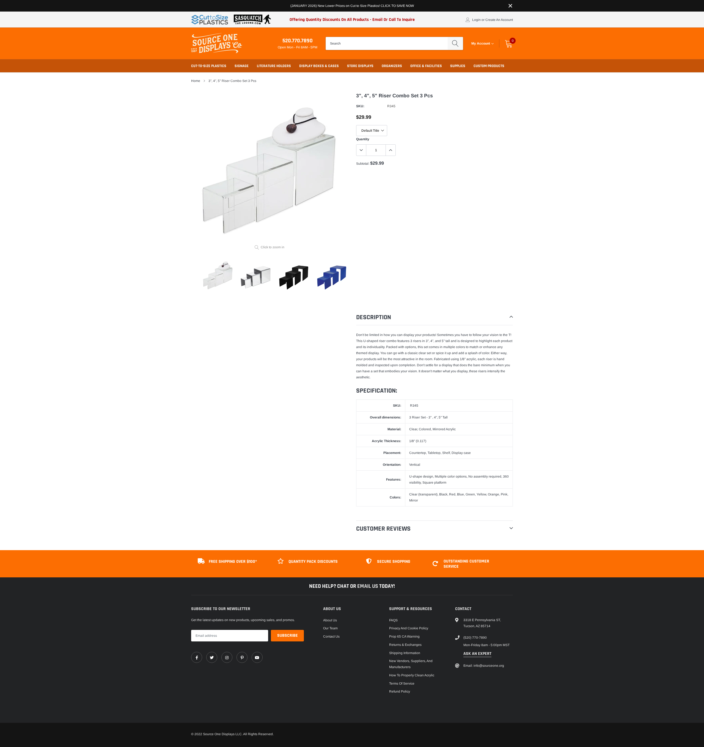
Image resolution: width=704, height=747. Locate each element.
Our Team (330, 628)
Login (476, 19)
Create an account (499, 19)
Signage (242, 66)
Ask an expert (477, 654)
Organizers (392, 66)
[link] (196, 657)
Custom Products (489, 66)
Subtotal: (362, 164)
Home (195, 81)
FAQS (393, 620)
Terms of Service (401, 683)
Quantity (362, 139)
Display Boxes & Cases (319, 66)
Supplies (457, 66)
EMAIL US (368, 586)
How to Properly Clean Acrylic (411, 675)
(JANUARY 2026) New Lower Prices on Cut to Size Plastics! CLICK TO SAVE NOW (352, 6)
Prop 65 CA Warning (404, 636)
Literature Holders (274, 66)
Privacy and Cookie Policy (408, 628)
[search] (455, 43)
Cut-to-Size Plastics (208, 66)
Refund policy (399, 691)
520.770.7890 (297, 40)
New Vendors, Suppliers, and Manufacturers (411, 664)
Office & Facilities (426, 66)
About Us (330, 620)
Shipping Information (404, 653)
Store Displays (360, 66)
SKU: (360, 106)
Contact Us (331, 636)
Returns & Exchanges (405, 645)
